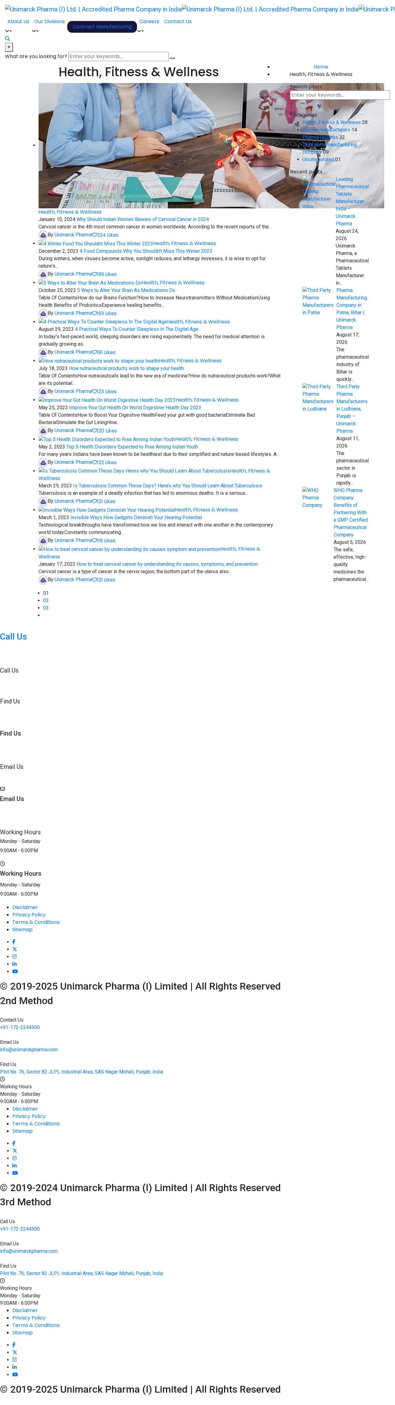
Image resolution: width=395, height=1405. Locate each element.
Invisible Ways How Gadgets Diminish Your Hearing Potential (136, 517)
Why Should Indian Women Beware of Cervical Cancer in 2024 (143, 219)
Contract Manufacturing (102, 26)
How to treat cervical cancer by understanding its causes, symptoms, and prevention (167, 564)
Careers (149, 21)
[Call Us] (2, 628)
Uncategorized (318, 159)
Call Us (13, 637)
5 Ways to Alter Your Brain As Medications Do (126, 290)
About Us (18, 21)
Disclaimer (25, 907)
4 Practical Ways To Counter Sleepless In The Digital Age (136, 329)
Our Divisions (49, 21)
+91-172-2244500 (20, 649)
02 (46, 600)
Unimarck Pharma (73, 235)
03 (46, 608)
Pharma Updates (320, 137)
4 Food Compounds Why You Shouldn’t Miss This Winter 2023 (146, 251)
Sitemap (22, 929)
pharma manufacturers (326, 130)
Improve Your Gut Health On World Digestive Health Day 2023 (135, 408)
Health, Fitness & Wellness (70, 211)
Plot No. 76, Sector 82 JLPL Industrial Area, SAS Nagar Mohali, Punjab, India (81, 710)
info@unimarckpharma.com (29, 776)
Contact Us (178, 21)
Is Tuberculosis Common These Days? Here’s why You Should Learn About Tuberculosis (167, 486)
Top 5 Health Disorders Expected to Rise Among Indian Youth (132, 447)
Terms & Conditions (36, 922)
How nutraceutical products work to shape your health (126, 368)
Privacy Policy (29, 914)
